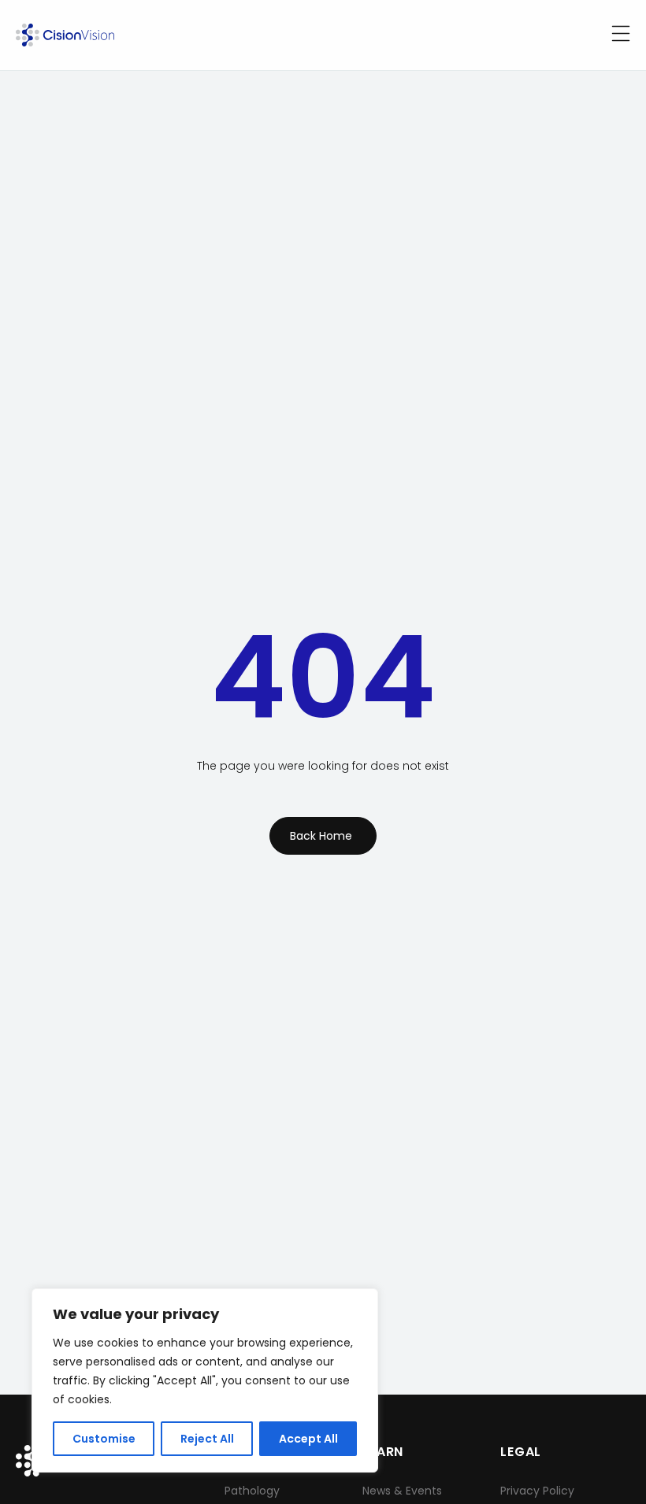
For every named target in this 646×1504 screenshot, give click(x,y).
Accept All (308, 1439)
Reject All (207, 1439)
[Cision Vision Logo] (65, 35)
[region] (205, 1380)
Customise (104, 1439)
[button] (620, 35)
